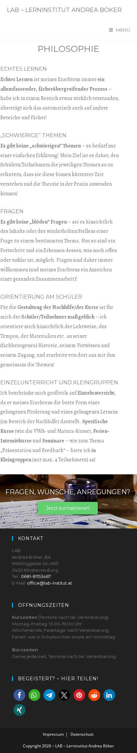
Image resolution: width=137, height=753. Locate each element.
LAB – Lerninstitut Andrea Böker (64, 10)
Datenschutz (82, 734)
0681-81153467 (36, 576)
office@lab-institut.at (49, 583)
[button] (19, 695)
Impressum (53, 734)
